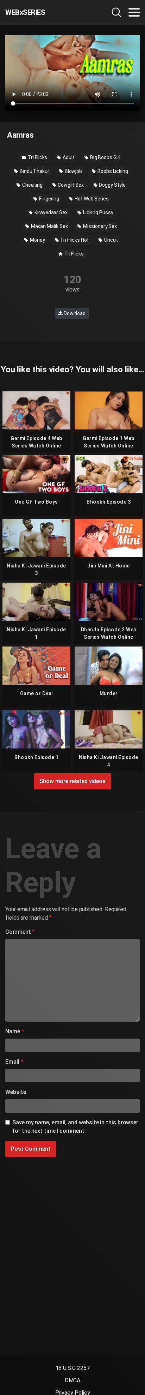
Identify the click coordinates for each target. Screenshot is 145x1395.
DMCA (73, 1380)
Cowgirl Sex (70, 185)
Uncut (110, 240)
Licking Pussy (97, 212)
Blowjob (73, 171)
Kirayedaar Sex (50, 212)
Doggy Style (112, 185)
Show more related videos (72, 781)
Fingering (48, 199)
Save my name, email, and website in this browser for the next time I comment (75, 1126)
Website (15, 1092)
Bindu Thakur (34, 171)
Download (74, 313)
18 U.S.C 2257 (73, 1368)
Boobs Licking (112, 171)
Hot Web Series (91, 199)
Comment (20, 931)
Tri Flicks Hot (74, 240)
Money (37, 240)
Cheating (31, 185)
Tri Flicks (37, 157)
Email (14, 1061)
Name (14, 1031)
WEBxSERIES (25, 12)
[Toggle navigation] (134, 12)
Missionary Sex (99, 226)
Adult (68, 157)
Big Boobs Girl (104, 157)
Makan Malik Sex (49, 226)
